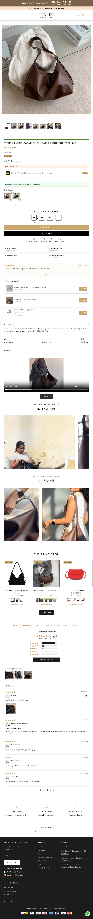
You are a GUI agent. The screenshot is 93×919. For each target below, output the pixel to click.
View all (46, 612)
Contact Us (64, 847)
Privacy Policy (42, 861)
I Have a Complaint (10, 891)
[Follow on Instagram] (11, 901)
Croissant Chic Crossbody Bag (46, 591)
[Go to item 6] (43, 126)
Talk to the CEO (9, 894)
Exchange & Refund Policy (46, 857)
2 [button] (43, 790)
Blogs (40, 854)
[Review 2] (46, 274)
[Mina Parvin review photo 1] (10, 708)
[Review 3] (47, 274)
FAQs (39, 864)
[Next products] (86, 281)
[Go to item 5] (36, 126)
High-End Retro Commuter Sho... (17, 592)
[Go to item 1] (7, 126)
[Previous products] (81, 281)
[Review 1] (45, 274)
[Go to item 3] (21, 126)
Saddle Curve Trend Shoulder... (76, 592)
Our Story (41, 847)
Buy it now (46, 234)
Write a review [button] (46, 659)
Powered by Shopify (59, 908)
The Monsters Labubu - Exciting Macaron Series (30, 287)
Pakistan (9, 872)
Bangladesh (20, 872)
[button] (9, 148)
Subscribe (11, 862)
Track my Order (9, 887)
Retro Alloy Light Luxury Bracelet (24, 299)
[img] (10, 692)
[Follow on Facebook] (5, 901)
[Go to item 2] (14, 126)
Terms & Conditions (44, 868)
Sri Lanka (10, 875)
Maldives (20, 875)
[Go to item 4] (28, 126)
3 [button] (47, 790)
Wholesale (41, 850)
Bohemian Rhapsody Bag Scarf (24, 310)
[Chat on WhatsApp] (87, 913)
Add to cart (46, 227)
